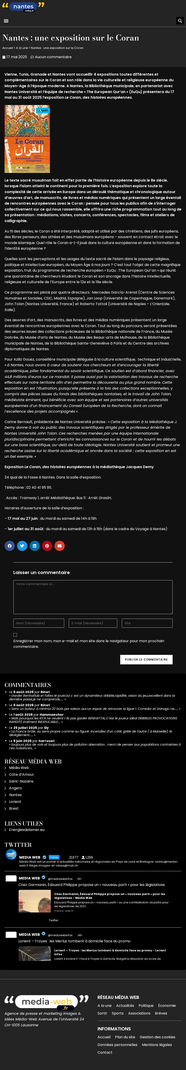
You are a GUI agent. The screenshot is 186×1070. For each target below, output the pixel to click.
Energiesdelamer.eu (26, 829)
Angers (15, 788)
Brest (14, 808)
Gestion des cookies (157, 1037)
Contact (105, 1052)
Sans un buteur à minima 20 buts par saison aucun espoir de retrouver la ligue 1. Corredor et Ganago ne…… (94, 708)
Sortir (102, 1013)
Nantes (15, 794)
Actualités (125, 1005)
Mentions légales (157, 1044)
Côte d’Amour (21, 774)
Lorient (15, 801)
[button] (6, 20)
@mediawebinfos (60, 879)
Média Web (19, 767)
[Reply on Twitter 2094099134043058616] (21, 920)
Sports (118, 1013)
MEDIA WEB (29, 878)
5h (80, 879)
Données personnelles (117, 1044)
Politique (146, 1005)
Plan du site (125, 1037)
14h (80, 935)
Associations (139, 1013)
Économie (167, 1005)
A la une (22, 48)
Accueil (7, 48)
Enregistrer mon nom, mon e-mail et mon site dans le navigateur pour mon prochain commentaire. (88, 643)
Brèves (161, 1013)
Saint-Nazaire (21, 781)
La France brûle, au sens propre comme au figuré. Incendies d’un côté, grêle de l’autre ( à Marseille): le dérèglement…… (90, 733)
